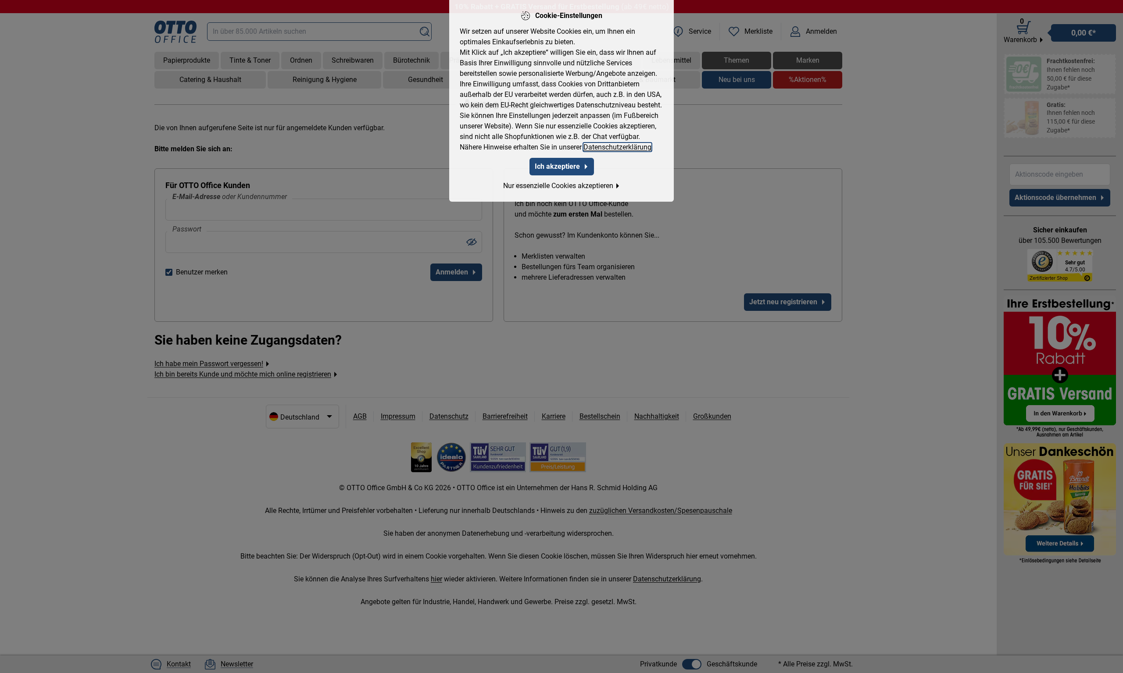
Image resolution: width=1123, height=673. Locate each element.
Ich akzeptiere (557, 166)
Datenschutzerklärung (617, 147)
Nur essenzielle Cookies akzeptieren (558, 186)
